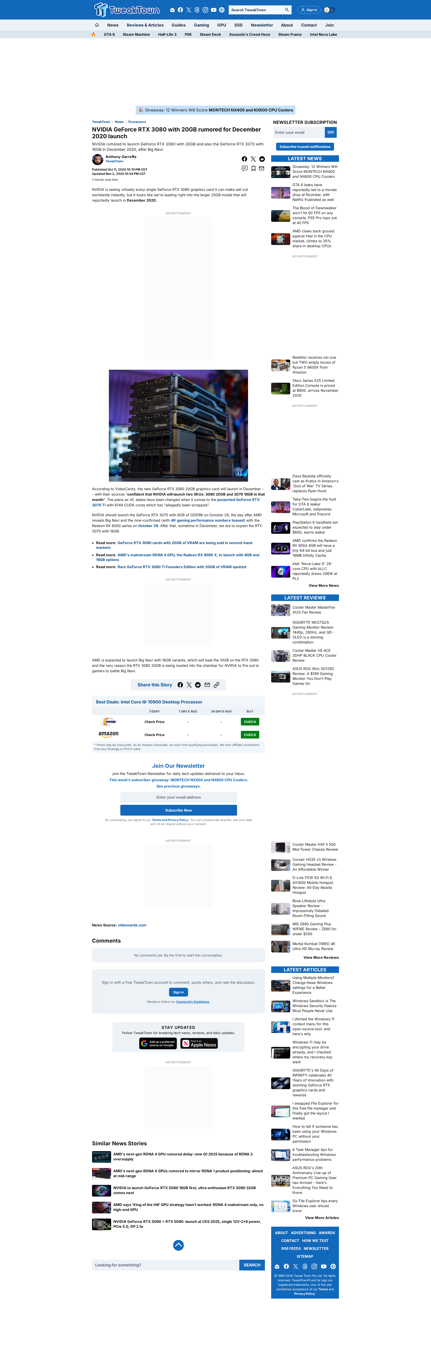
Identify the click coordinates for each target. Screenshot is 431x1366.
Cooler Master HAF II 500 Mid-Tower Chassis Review (315, 847)
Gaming (201, 25)
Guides (179, 25)
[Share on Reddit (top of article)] (262, 159)
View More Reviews (321, 957)
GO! (331, 132)
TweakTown (101, 121)
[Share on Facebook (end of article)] (180, 685)
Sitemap (305, 1256)
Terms (323, 1289)
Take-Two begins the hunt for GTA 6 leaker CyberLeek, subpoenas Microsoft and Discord (314, 506)
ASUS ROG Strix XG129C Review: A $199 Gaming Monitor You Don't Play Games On (313, 676)
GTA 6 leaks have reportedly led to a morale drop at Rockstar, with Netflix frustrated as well (314, 192)
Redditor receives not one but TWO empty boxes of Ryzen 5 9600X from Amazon (314, 364)
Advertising (303, 1232)
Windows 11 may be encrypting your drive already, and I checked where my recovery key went (312, 1052)
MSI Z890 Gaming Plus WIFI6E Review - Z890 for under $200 (314, 929)
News (113, 25)
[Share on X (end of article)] (189, 685)
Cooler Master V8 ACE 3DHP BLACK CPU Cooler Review (314, 655)
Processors (137, 121)
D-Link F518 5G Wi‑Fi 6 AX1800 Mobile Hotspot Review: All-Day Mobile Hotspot (312, 885)
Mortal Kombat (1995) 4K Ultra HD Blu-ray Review (313, 946)
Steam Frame (290, 34)
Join (329, 25)
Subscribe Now (178, 810)
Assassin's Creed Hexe (249, 34)
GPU (221, 25)
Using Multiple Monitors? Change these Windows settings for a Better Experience (313, 985)
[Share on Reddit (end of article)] (198, 685)
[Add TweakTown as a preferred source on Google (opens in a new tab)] (158, 1043)
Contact (309, 25)
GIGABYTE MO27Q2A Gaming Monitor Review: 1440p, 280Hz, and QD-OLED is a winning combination (313, 632)
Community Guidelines (192, 1001)
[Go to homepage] (98, 25)
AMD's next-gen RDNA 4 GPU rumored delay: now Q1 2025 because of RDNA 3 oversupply (183, 1156)
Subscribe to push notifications (305, 147)
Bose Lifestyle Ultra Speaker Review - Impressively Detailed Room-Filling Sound (310, 908)
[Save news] (253, 168)
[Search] (287, 9)
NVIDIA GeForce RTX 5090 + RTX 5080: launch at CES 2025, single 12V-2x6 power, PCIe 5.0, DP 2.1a (187, 1223)
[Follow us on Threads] (197, 10)
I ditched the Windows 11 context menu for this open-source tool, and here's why (313, 1026)
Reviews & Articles (145, 25)
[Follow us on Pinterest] (221, 10)
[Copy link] (216, 685)
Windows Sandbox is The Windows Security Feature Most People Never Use (314, 1006)
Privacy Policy (304, 1293)
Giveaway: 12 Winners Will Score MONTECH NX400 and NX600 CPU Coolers (314, 171)
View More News (324, 585)
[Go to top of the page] (178, 1245)
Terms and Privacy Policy (170, 820)
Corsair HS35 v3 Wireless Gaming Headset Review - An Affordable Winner (314, 864)
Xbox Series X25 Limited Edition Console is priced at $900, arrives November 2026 (315, 388)
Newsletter (262, 25)
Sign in (178, 992)
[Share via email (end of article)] (207, 684)
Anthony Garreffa (121, 156)
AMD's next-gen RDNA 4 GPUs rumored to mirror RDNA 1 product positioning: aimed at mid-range (188, 1173)
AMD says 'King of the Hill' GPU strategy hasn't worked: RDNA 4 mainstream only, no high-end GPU (188, 1207)
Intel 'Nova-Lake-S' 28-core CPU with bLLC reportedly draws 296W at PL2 (314, 571)
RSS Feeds (291, 1248)
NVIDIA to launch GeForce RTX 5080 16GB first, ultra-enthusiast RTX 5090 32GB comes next (184, 1190)
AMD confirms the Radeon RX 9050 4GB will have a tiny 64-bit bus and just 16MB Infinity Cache (314, 548)
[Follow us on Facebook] (180, 10)
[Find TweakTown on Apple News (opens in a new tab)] (199, 1043)
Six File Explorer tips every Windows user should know (315, 1206)
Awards (327, 1232)
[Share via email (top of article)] (261, 168)
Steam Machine (136, 34)
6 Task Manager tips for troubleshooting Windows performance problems (314, 1154)
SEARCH (252, 1265)
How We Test (315, 1240)
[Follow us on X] (188, 10)
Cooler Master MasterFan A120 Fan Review (313, 609)
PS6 (188, 34)
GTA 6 (109, 34)
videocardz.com (132, 925)
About (287, 25)
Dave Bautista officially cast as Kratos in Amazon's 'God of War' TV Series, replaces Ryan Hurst (315, 483)
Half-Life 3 (167, 34)
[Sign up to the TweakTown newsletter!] (172, 10)
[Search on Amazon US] (108, 735)
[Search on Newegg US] (108, 722)
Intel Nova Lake (323, 34)
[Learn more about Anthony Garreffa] (97, 164)
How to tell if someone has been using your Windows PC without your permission (315, 1134)
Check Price (155, 722)
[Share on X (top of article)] (253, 159)
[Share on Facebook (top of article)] (244, 159)
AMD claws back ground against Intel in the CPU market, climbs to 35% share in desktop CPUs (313, 238)
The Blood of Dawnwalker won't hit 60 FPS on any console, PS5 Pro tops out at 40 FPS (314, 215)
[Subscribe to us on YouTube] (213, 10)
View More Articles (322, 1217)
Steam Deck (210, 34)
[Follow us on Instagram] (205, 10)
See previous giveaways (178, 786)
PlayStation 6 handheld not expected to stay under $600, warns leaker (315, 527)
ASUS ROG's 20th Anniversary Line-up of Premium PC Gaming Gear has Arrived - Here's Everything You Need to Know (314, 1180)
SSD (238, 25)
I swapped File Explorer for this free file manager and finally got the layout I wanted (315, 1110)
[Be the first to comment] (245, 168)
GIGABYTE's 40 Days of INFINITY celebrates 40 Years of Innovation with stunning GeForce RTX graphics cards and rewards (312, 1082)
